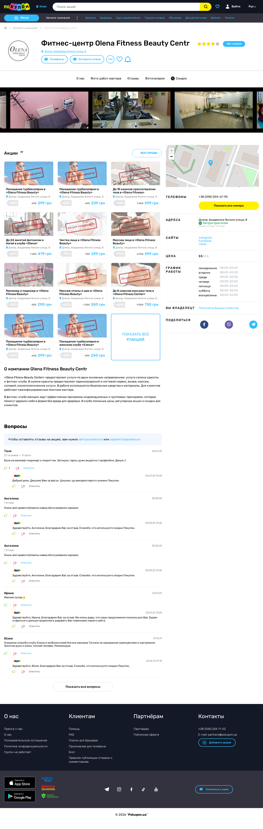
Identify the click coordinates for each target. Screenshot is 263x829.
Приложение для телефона (87, 746)
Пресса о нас (13, 729)
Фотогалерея (155, 78)
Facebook (205, 241)
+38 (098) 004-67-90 (213, 197)
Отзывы (133, 78)
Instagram (205, 237)
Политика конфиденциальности (25, 746)
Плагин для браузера (83, 740)
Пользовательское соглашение (25, 740)
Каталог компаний (58, 17)
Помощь (74, 729)
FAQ (71, 734)
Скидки (181, 78)
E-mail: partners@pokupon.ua (217, 734)
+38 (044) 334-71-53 (212, 729)
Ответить (28, 468)
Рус (251, 6)
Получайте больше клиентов (219, 308)
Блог (72, 752)
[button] (210, 163)
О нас (80, 78)
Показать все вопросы (83, 687)
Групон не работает (17, 752)
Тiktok (202, 244)
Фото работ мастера (106, 78)
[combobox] (126, 7)
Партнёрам (141, 729)
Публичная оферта (146, 734)
